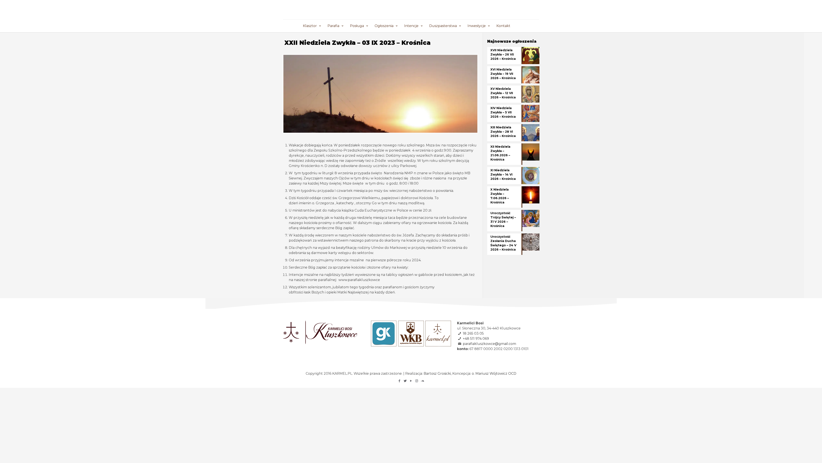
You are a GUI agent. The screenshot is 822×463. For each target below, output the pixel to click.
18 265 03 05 (473, 333)
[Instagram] (416, 381)
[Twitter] (405, 381)
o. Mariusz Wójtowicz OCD (494, 373)
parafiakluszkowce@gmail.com (489, 344)
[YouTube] (411, 381)
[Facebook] (399, 381)
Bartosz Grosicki (437, 373)
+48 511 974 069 (476, 339)
